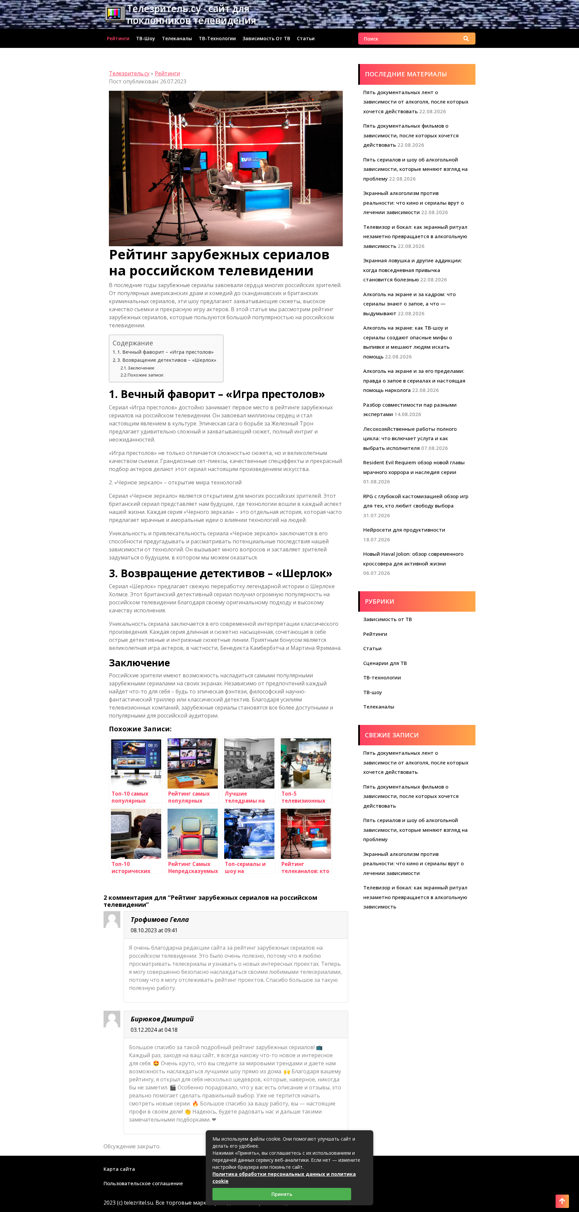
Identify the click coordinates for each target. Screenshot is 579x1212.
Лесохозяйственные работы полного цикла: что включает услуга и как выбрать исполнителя (410, 438)
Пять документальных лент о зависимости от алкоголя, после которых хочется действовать (415, 102)
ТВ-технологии (217, 38)
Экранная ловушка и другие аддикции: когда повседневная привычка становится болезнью (412, 270)
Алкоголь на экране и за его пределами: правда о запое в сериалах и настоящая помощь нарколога (414, 380)
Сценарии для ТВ (385, 663)
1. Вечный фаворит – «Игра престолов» (165, 352)
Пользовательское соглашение (143, 1183)
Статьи (306, 38)
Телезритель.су (129, 73)
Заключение (141, 368)
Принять (281, 1194)
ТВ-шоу (145, 38)
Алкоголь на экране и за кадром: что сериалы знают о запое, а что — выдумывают (409, 304)
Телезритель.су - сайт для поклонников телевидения (191, 14)
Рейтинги (118, 38)
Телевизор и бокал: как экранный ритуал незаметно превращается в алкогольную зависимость (415, 236)
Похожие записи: (146, 375)
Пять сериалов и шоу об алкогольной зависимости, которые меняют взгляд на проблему (415, 169)
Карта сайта (119, 1168)
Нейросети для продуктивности (404, 529)
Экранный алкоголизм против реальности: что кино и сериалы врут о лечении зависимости (413, 202)
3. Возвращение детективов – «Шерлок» (166, 360)
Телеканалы (177, 38)
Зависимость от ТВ (266, 38)
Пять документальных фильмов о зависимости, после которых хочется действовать (411, 135)
